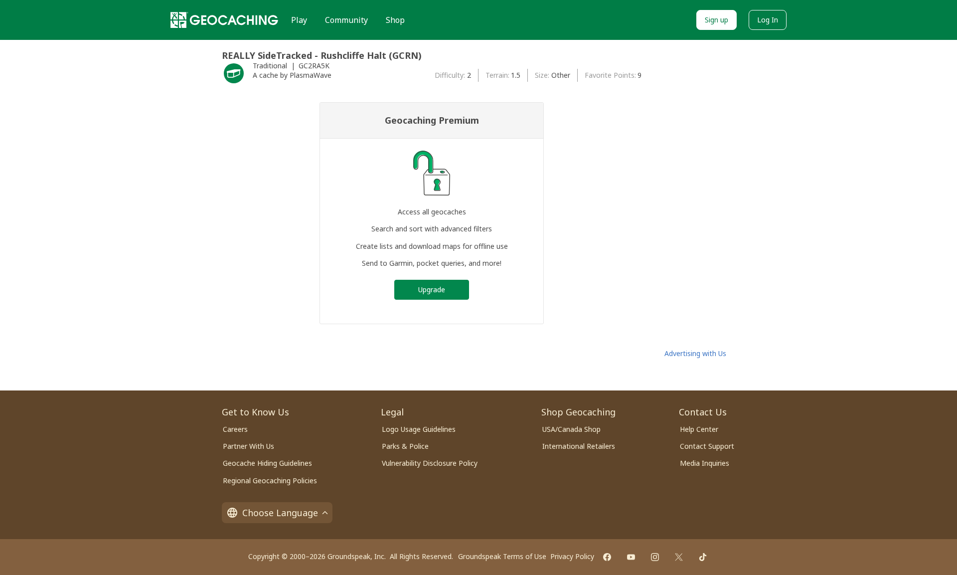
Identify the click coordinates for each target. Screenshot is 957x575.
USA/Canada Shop (571, 429)
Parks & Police (405, 446)
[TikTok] (703, 557)
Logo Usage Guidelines (419, 429)
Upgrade (431, 289)
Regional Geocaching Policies (270, 480)
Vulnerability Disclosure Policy (430, 463)
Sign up (716, 19)
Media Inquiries (704, 463)
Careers (235, 429)
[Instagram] (655, 557)
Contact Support (707, 446)
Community (346, 19)
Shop (395, 19)
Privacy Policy (572, 556)
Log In (767, 19)
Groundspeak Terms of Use (502, 556)
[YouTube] (631, 557)
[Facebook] (607, 557)
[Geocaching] (224, 20)
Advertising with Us (695, 353)
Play (299, 19)
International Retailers (578, 446)
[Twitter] (679, 557)
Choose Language (280, 513)
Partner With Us (248, 446)
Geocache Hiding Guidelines (267, 463)
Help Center (699, 429)
